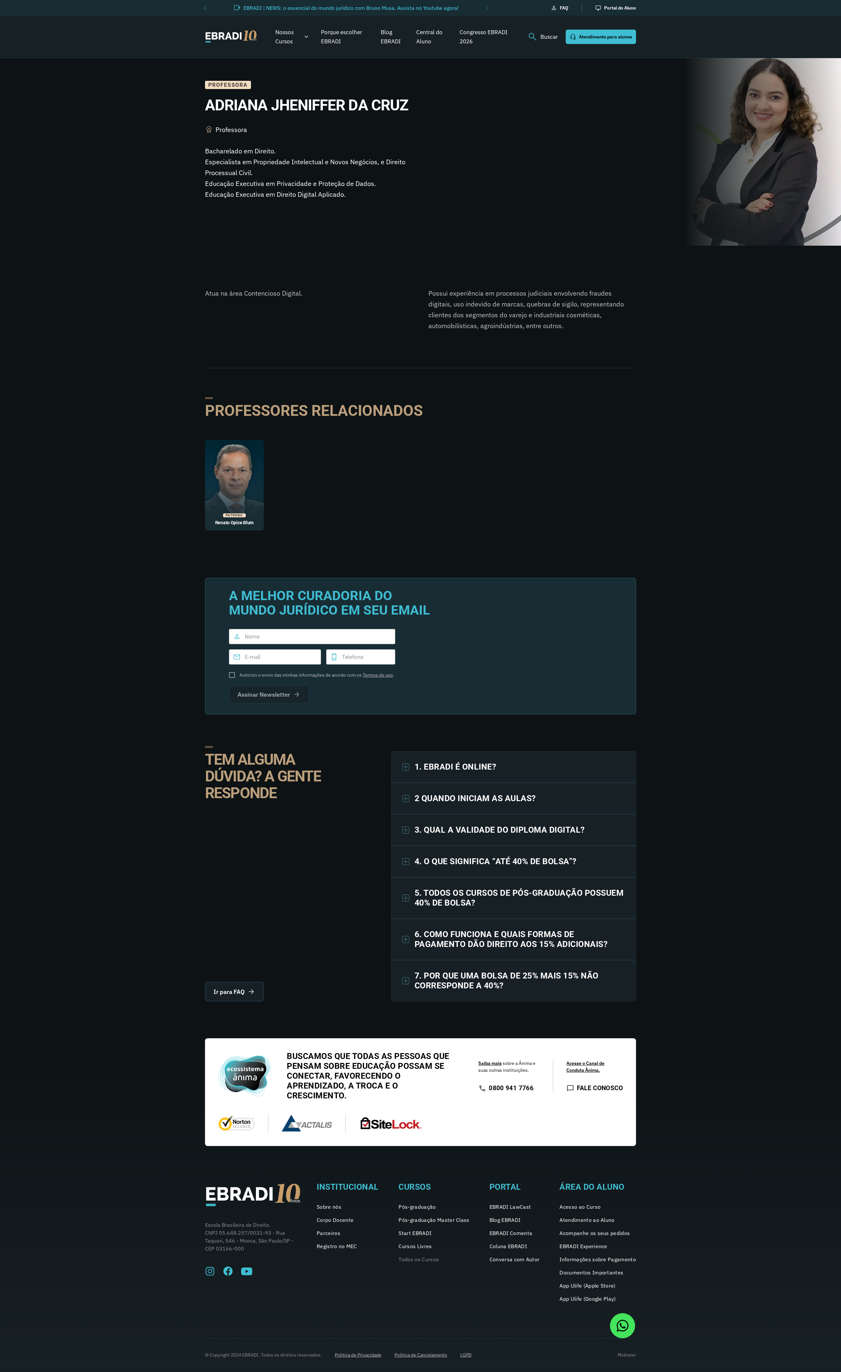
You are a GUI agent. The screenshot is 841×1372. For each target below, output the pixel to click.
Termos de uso (378, 675)
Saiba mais (490, 1063)
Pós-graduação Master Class (433, 1220)
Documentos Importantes (591, 1272)
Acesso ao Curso (580, 1206)
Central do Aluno (429, 37)
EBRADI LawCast (510, 1206)
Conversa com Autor (514, 1259)
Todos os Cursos (418, 1259)
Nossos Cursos (284, 37)
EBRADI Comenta (510, 1233)
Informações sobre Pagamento (597, 1259)
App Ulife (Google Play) (587, 1298)
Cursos (414, 1187)
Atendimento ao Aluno (586, 1220)
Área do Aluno (592, 1187)
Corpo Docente (335, 1220)
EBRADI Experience (583, 1246)
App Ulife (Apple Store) (587, 1285)
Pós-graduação (417, 1206)
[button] (204, 8)
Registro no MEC (337, 1246)
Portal (505, 1187)
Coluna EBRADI (508, 1246)
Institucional (348, 1187)
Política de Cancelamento (421, 1355)
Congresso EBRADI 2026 (484, 37)
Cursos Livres (415, 1246)
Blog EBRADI (391, 37)
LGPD (465, 1355)
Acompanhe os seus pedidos (594, 1233)
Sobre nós (329, 1206)
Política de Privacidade (358, 1355)
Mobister (627, 1355)
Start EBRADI (414, 1233)
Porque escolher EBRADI (341, 37)
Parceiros (328, 1233)
